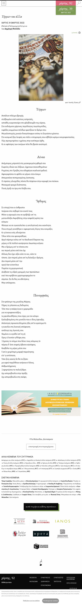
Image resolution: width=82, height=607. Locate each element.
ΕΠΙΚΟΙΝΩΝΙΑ (46, 585)
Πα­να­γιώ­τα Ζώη (11, 484)
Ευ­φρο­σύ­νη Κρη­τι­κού (60, 486)
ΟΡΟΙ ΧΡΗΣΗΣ (71, 583)
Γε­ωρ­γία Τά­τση (35, 494)
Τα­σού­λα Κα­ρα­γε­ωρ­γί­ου (23, 486)
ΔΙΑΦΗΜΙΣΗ (45, 581)
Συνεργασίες (45, 577)
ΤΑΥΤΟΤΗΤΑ (57, 581)
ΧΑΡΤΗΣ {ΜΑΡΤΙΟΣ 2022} (13, 23)
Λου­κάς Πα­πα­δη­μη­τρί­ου (43, 489)
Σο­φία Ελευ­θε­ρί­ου (69, 481)
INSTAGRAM (33, 581)
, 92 (8, 578)
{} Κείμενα (14, 26)
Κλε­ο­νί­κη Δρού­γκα (42, 481)
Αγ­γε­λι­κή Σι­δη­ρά (59, 492)
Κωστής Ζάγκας (74, 102)
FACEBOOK (33, 577)
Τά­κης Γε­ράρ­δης (13, 481)
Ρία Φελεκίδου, (41, 439)
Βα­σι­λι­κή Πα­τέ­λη (32, 492)
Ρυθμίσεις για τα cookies (31, 600)
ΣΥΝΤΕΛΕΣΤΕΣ (58, 577)
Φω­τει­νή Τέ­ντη (63, 494)
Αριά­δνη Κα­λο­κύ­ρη (34, 484)
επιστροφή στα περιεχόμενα (41, 447)
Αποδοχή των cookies (50, 601)
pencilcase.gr (73, 588)
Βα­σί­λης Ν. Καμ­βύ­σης (64, 484)
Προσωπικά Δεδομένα (70, 578)
